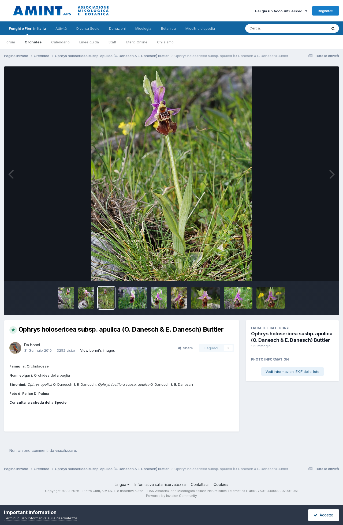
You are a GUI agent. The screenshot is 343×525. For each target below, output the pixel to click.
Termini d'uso (15, 518)
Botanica (168, 28)
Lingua (121, 484)
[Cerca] (333, 28)
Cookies (221, 484)
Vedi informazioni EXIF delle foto (292, 371)
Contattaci (199, 484)
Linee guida (89, 42)
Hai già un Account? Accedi (280, 11)
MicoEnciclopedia (200, 28)
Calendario (60, 42)
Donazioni (117, 28)
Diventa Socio (87, 28)
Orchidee (33, 42)
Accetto (325, 515)
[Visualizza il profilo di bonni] (15, 348)
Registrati (325, 11)
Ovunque (312, 28)
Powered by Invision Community (171, 496)
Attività (61, 28)
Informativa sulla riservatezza (160, 484)
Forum (10, 42)
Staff (112, 42)
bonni (35, 345)
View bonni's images (97, 350)
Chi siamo (165, 42)
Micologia (143, 28)
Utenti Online (136, 42)
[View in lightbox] (171, 173)
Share (187, 348)
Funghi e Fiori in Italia (27, 28)
